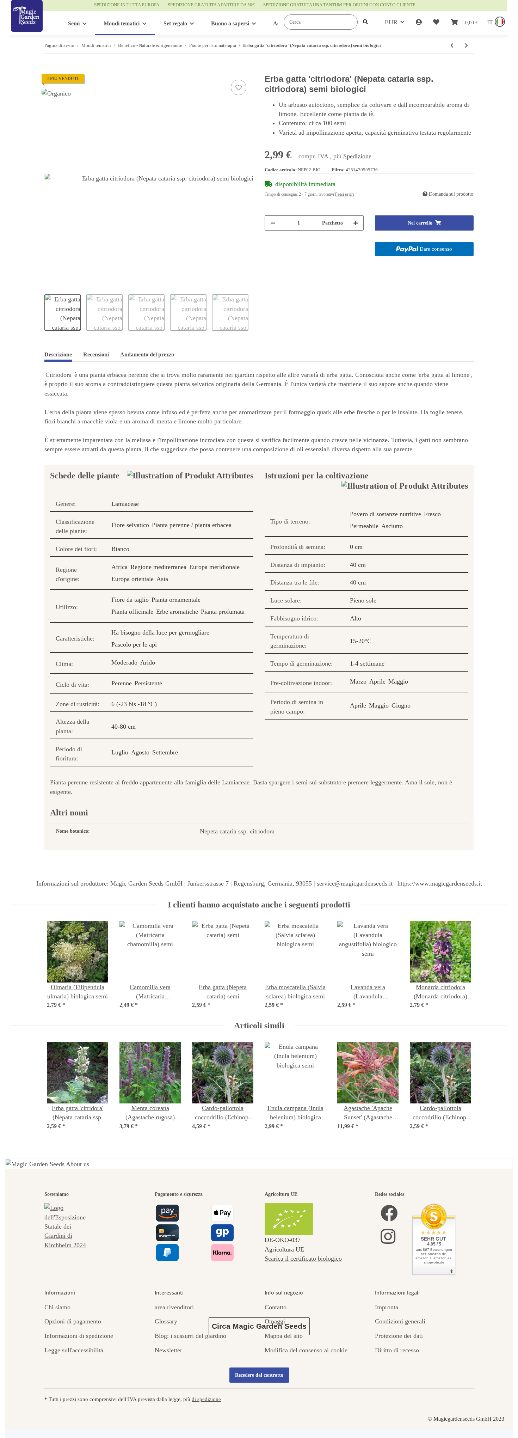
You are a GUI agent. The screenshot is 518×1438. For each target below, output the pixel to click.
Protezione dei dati (399, 1335)
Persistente (148, 683)
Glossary (166, 1321)
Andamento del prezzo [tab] (147, 354)
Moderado (124, 662)
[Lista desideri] (436, 22)
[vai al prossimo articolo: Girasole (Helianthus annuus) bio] (466, 45)
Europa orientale (132, 578)
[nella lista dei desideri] (238, 87)
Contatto (275, 1307)
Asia (162, 578)
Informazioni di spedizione (78, 1335)
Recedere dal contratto (259, 1375)
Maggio (398, 681)
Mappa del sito (284, 1335)
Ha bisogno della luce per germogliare (160, 632)
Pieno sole (363, 600)
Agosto (140, 752)
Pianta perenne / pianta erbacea (192, 524)
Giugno (401, 705)
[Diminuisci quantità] (272, 223)
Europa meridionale (214, 566)
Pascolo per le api (134, 644)
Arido (147, 662)
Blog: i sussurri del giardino (190, 1335)
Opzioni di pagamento (72, 1321)
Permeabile (364, 526)
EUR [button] (391, 22)
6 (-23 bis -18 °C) (134, 704)
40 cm (358, 564)
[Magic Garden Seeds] (27, 23)
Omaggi (275, 1321)
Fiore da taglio (130, 599)
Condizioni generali (400, 1321)
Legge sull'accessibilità (73, 1350)
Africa (119, 566)
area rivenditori (174, 1307)
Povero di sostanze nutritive (385, 514)
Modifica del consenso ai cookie (306, 1350)
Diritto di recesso (397, 1350)
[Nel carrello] (50, 70)
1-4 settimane (367, 663)
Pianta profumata (223, 611)
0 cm (356, 546)
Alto (355, 618)
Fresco (432, 514)
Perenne (121, 683)
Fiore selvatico (130, 524)
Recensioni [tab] (96, 354)
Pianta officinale (132, 611)
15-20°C (360, 640)
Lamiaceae (125, 503)
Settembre (165, 752)
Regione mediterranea (158, 566)
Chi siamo (57, 1307)
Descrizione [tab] (58, 354)
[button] (418, 22)
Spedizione (357, 156)
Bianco (120, 548)
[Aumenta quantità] (355, 223)
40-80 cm (123, 726)
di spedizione (206, 1399)
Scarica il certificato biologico (303, 1258)
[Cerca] (365, 22)
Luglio (119, 752)
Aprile (377, 681)
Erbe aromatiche (177, 611)
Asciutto (392, 526)
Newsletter (168, 1350)
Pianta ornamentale (176, 599)
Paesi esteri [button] (344, 194)
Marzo (358, 681)
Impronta (386, 1307)
